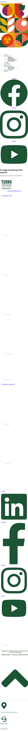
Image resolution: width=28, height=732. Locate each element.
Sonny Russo (18, 652)
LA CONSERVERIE (6, 195)
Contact (5, 71)
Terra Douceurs (3, 1)
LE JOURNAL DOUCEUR (8, 384)
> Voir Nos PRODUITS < (14, 191)
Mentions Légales (5, 654)
